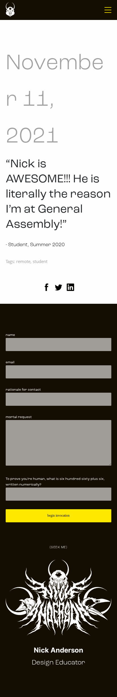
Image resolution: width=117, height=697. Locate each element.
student (40, 261)
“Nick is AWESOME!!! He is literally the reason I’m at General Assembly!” (58, 194)
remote (23, 261)
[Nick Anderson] (10, 9)
